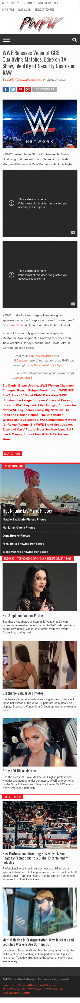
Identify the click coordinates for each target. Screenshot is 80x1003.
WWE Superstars (48, 3)
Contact (26, 993)
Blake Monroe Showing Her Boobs (25, 551)
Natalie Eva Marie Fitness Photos (24, 519)
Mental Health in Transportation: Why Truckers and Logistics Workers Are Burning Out (38, 942)
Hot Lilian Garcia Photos (19, 527)
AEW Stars (8, 9)
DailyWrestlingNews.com (24, 79)
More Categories (44, 9)
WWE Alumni (24, 9)
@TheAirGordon (42, 355)
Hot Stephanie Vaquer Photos (23, 615)
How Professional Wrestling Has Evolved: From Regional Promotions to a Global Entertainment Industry (36, 857)
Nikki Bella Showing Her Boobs (23, 543)
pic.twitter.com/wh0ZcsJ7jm (44, 365)
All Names (28, 3)
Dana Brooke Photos (16, 535)
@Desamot (21, 360)
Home (6, 985)
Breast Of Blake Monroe (19, 771)
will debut (17, 325)
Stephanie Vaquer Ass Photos (23, 693)
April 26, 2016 (22, 377)
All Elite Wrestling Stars (14, 989)
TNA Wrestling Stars (53, 989)
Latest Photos (11, 3)
